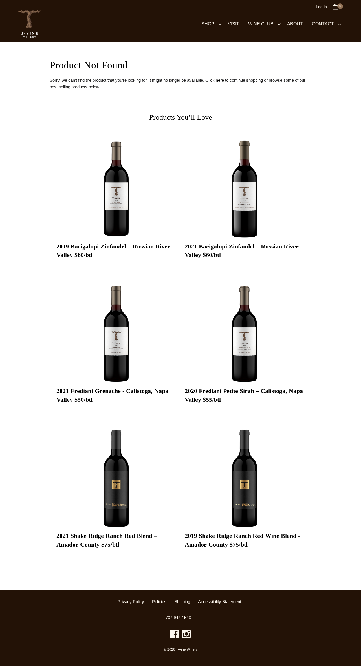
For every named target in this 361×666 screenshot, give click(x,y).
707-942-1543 (178, 617)
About (295, 23)
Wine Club (261, 23)
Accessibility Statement (219, 602)
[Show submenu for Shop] (220, 24)
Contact (323, 23)
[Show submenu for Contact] (339, 24)
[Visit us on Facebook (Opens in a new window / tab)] (174, 635)
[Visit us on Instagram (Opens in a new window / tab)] (186, 635)
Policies (159, 602)
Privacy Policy (131, 602)
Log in (321, 7)
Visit (233, 23)
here (220, 80)
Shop (207, 23)
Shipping (182, 602)
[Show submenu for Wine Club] (279, 24)
